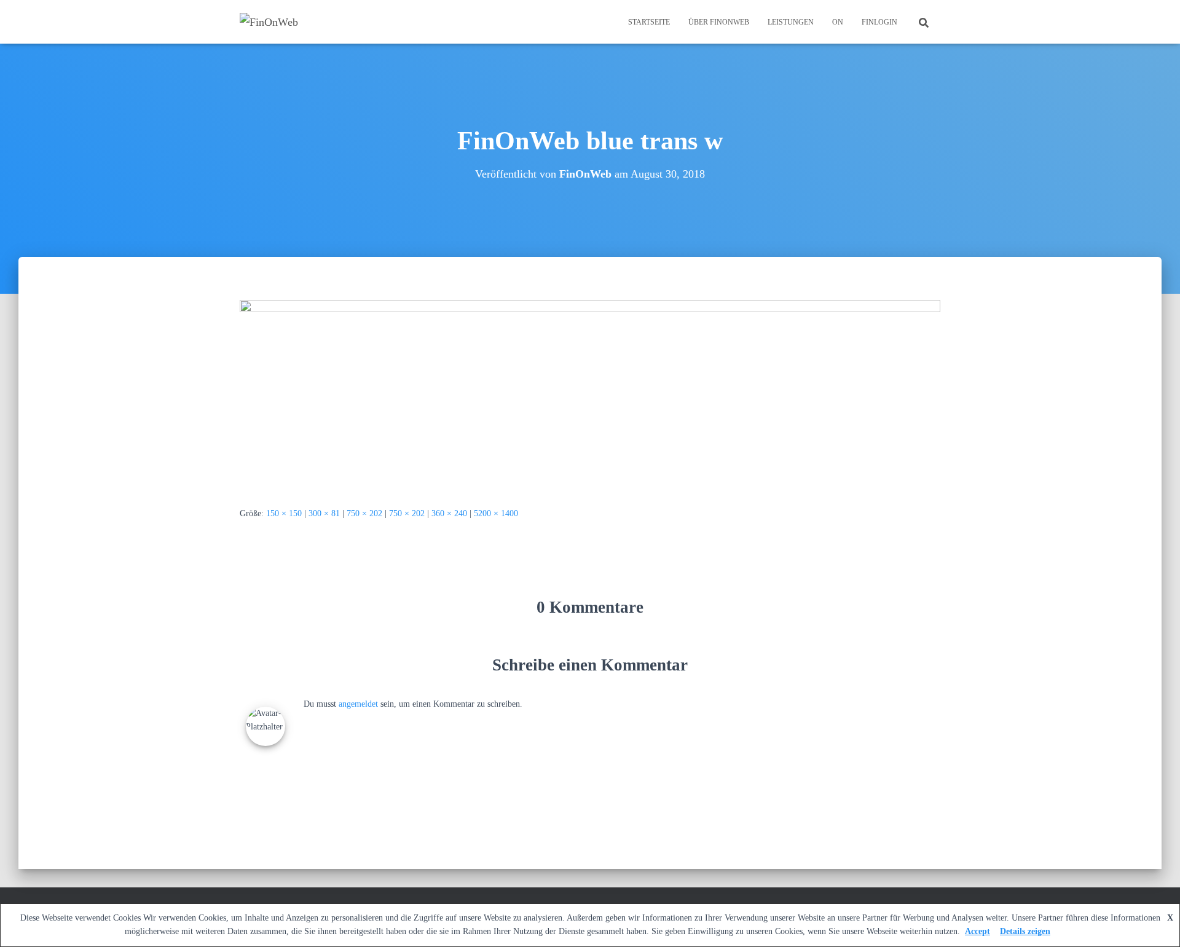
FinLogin (879, 22)
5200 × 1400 (496, 513)
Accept (977, 931)
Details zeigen (1025, 931)
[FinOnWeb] (268, 22)
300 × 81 (324, 513)
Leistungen (791, 22)
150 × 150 (284, 513)
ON (837, 22)
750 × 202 (364, 513)
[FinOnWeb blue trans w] (590, 393)
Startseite (649, 22)
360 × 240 (449, 513)
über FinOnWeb (718, 22)
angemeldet (358, 704)
